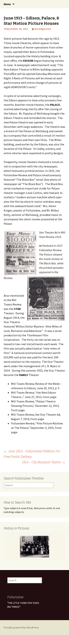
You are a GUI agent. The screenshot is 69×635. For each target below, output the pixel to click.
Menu (7, 4)
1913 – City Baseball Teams (43, 462)
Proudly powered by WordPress (21, 627)
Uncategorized (42, 28)
